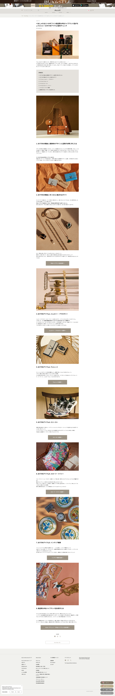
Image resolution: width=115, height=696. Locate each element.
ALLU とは (38, 660)
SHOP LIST (53, 12)
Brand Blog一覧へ (57, 642)
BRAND (68, 12)
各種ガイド (24, 664)
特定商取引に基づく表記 (40, 666)
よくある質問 (24, 672)
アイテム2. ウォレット (44, 81)
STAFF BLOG (24, 668)
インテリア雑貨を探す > (57, 557)
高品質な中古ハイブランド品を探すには (47, 89)
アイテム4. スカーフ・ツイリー (45, 85)
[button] (93, 10)
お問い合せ (24, 674)
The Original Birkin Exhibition (71, 663)
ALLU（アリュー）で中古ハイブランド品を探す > (57, 627)
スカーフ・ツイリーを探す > (57, 492)
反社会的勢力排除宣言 (40, 681)
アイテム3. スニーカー (44, 83)
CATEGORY (60, 12)
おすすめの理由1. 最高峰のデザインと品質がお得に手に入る (51, 75)
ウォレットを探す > (57, 382)
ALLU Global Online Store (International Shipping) (84, 658)
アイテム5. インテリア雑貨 (45, 87)
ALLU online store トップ (26, 660)
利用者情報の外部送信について (42, 677)
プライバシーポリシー (40, 679)
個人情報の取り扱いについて (41, 672)
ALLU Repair (52, 662)
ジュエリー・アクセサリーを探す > (57, 330)
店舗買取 (52, 660)
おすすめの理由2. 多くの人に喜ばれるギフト (48, 77)
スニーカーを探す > (57, 437)
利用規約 (37, 670)
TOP (22, 15)
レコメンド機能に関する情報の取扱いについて (43, 675)
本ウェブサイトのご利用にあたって (42, 668)
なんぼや (52, 664)
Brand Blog (26, 15)
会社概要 (37, 664)
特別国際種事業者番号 (40, 683)
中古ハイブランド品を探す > (57, 263)
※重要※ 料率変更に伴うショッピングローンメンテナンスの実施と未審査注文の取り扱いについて (57, 7)
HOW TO (46, 12)
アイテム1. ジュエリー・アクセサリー (47, 79)
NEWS (23, 670)
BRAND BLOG (24, 666)
